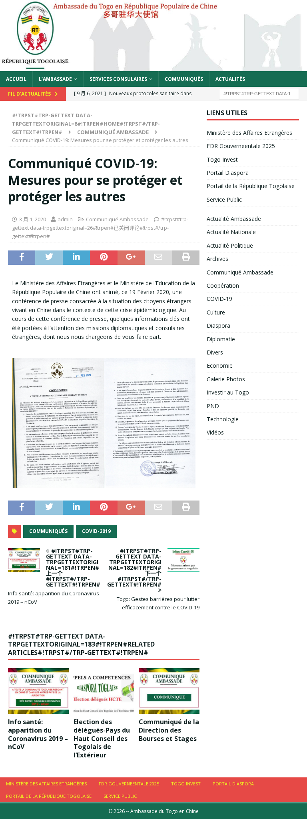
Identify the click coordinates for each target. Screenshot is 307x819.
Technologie (223, 419)
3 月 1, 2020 (32, 219)
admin (65, 219)
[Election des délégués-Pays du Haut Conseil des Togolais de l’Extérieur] (104, 691)
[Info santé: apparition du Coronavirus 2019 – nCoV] (38, 691)
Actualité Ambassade (234, 218)
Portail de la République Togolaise (251, 186)
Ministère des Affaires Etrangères (249, 132)
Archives (217, 258)
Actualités (230, 79)
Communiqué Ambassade (117, 219)
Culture (216, 312)
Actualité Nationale (231, 232)
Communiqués (184, 79)
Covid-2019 (96, 531)
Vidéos (215, 432)
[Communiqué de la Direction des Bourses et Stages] (169, 691)
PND (213, 406)
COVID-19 (219, 298)
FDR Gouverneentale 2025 (241, 146)
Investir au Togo (228, 392)
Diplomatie (221, 339)
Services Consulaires (118, 79)
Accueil (16, 79)
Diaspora (218, 325)
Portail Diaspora (228, 172)
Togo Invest (222, 159)
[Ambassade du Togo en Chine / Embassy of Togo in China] (153, 66)
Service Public (224, 199)
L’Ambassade (55, 79)
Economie (220, 365)
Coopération (223, 285)
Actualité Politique (230, 245)
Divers (215, 352)
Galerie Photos (226, 379)
